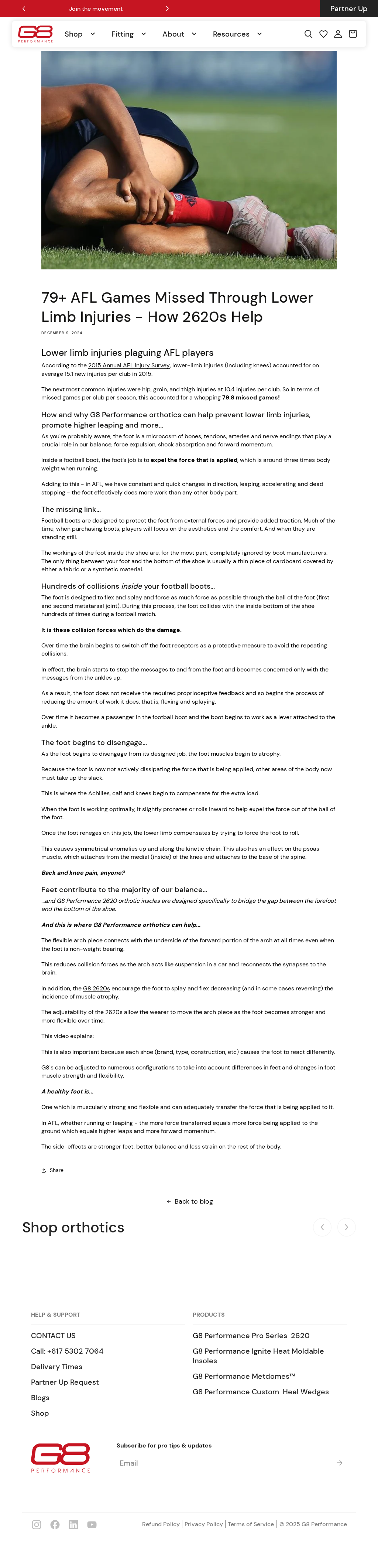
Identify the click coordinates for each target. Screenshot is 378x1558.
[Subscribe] (340, 1463)
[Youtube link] (91, 1524)
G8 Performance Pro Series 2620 (251, 1335)
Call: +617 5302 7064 (67, 1351)
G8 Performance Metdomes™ (244, 1376)
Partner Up (349, 8)
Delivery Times (56, 1366)
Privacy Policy (204, 1524)
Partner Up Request (65, 1382)
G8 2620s (96, 988)
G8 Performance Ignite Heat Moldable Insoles (258, 1355)
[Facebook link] (55, 1524)
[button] (83, 34)
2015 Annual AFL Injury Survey (129, 365)
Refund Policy (161, 1524)
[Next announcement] (167, 8)
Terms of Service (251, 1524)
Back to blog (194, 1201)
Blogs (40, 1397)
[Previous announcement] (23, 8)
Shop (40, 1413)
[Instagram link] (36, 1524)
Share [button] (56, 1170)
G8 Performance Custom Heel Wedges (261, 1392)
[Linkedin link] (73, 1524)
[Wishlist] (323, 34)
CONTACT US (53, 1335)
